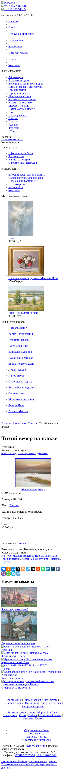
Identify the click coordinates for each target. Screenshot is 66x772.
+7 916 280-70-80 (17, 6)
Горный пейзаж (17, 89)
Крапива (6, 649)
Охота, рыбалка (17, 115)
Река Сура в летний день (23, 312)
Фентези (13, 127)
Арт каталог (19, 423)
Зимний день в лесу (13, 655)
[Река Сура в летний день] (26, 309)
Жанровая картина (19, 96)
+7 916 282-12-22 (16, 9)
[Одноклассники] (8, 569)
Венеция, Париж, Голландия (25, 83)
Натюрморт (10, 715)
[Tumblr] (58, 569)
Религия (13, 124)
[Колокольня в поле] (33, 674)
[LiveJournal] (53, 569)
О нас (11, 27)
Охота (22, 715)
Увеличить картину (33, 489)
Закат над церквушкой (14, 609)
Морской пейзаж (18, 105)
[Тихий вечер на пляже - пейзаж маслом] (33, 486)
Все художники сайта (21, 33)
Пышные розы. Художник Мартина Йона (33, 278)
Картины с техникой (20, 102)
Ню (10, 111)
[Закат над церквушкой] (19, 606)
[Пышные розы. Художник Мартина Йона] (26, 275)
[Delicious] (28, 569)
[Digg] (33, 569)
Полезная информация (22, 180)
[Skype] (13, 573)
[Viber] (3, 573)
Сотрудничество (18, 52)
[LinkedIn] (48, 569)
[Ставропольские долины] (33, 684)
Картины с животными (22, 99)
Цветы (39, 718)
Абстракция (15, 77)
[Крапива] (25, 646)
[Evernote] (43, 569)
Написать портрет (19, 159)
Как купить (15, 46)
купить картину (36, 745)
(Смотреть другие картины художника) (24, 453)
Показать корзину (12, 139)
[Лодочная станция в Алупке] (19, 640)
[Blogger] (23, 569)
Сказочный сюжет (50, 715)
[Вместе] (20, 234)
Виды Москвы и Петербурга (25, 86)
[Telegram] (18, 573)
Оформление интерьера (22, 162)
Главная (13, 21)
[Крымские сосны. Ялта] (26, 659)
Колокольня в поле (12, 678)
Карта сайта (15, 187)
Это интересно (17, 184)
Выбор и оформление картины (26, 174)
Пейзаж (13, 118)
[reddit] (38, 569)
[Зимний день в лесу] (24, 652)
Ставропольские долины (16, 687)
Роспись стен (16, 156)
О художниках (17, 40)
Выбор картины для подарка (25, 177)
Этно (11, 130)
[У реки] (24, 665)
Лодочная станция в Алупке (18, 643)
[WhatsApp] (8, 573)
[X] (18, 569)
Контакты (14, 65)
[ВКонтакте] (3, 569)
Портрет (13, 121)
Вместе (12, 238)
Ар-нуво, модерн (18, 80)
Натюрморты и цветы (21, 108)
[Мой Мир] (13, 569)
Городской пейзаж (19, 93)
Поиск (12, 59)
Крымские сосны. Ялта (15, 662)
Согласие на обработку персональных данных (29, 761)
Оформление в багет (20, 153)
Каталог (21, 543)
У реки (5, 668)
